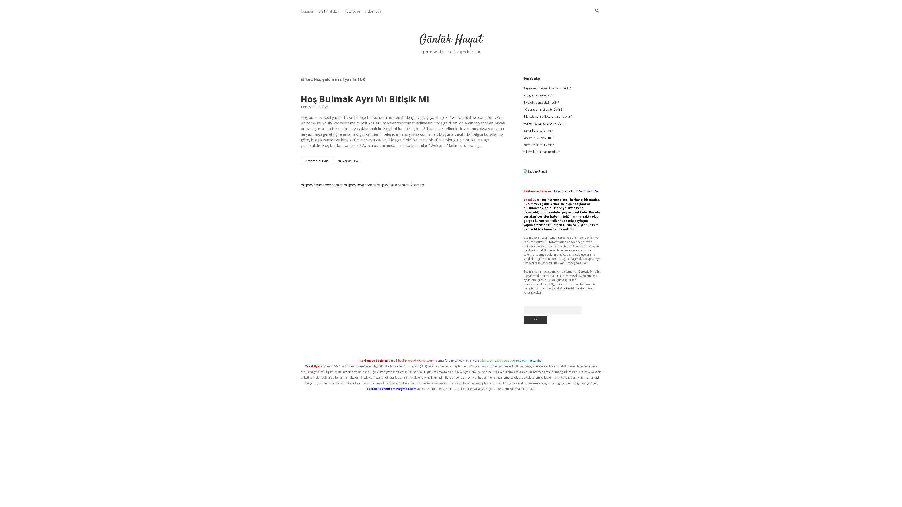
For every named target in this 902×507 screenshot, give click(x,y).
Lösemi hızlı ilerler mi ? (538, 138)
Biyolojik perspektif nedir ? (541, 102)
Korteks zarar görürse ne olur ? (544, 124)
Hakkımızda (373, 12)
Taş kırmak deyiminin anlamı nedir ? (547, 88)
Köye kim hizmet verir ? (539, 145)
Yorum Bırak (351, 161)
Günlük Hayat (451, 39)
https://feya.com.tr (360, 185)
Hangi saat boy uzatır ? (539, 95)
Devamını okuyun (319, 162)
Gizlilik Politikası (329, 12)
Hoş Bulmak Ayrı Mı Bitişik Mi (365, 99)
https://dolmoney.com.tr (322, 185)
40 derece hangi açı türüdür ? (543, 109)
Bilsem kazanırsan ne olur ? (542, 152)
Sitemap (417, 185)
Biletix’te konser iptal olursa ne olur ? (548, 117)
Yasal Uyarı (352, 12)
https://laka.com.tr (393, 185)
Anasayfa (307, 12)
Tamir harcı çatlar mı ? (538, 131)
